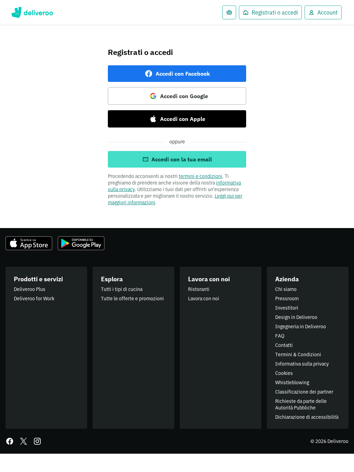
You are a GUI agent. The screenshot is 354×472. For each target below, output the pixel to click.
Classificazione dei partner (304, 392)
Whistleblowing (292, 382)
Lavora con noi (203, 298)
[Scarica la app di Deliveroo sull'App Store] (29, 243)
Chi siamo (286, 289)
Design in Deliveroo (296, 317)
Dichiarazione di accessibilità (306, 417)
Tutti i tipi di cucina (121, 289)
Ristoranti (198, 289)
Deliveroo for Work (34, 298)
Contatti (284, 345)
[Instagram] (37, 441)
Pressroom (287, 298)
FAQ (280, 336)
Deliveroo (32, 12)
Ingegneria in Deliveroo (300, 326)
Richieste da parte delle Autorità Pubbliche (301, 404)
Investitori (286, 308)
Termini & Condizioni (298, 354)
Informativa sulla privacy (302, 364)
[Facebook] (10, 441)
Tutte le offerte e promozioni (132, 298)
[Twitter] (23, 441)
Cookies (284, 373)
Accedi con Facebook (183, 73)
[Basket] (229, 12)
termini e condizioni (200, 176)
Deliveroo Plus (29, 289)
